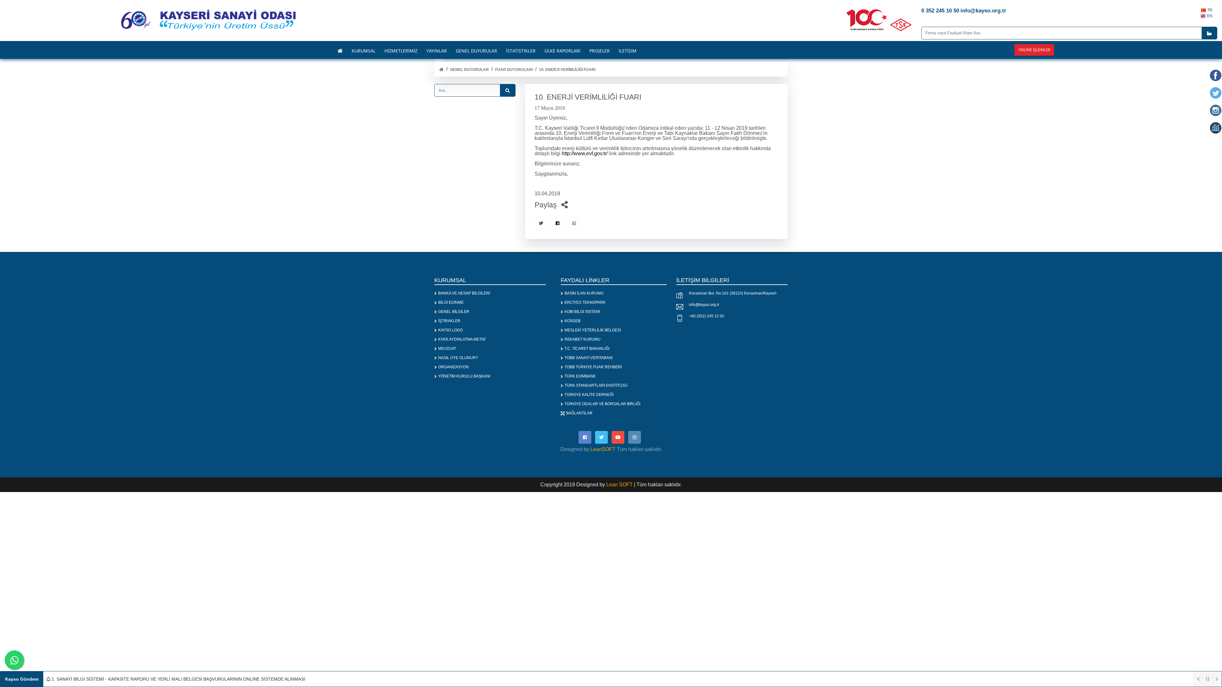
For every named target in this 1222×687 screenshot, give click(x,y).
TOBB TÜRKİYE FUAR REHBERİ (593, 367)
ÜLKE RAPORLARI (562, 51)
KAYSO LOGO (450, 330)
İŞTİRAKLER (449, 321)
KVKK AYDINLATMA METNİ (461, 339)
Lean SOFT (620, 484)
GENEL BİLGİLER (453, 311)
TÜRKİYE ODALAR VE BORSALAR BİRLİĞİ (602, 404)
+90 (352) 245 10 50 (706, 316)
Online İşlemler (1034, 49)
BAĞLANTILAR (579, 413)
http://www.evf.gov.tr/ (584, 153)
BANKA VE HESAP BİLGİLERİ (464, 293)
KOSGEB (572, 321)
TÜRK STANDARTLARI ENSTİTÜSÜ (596, 385)
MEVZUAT (447, 348)
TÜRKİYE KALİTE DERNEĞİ (589, 394)
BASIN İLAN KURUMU (584, 293)
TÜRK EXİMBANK (580, 376)
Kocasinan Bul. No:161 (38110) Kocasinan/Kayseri (732, 293)
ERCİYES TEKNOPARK (585, 302)
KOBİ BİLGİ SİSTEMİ (582, 311)
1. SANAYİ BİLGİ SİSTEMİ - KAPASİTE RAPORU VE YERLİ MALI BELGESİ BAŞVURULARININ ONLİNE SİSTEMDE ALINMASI (177, 679)
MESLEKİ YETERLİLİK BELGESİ (593, 330)
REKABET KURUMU (582, 339)
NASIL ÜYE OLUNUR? (458, 358)
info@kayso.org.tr (704, 304)
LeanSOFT (602, 449)
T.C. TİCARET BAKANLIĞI (587, 348)
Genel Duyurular (469, 69)
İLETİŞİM (627, 51)
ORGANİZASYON (453, 367)
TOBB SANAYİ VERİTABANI (589, 358)
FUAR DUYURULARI (514, 69)
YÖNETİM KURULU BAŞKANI (464, 376)
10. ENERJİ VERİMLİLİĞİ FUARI (567, 69)
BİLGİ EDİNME (451, 302)
